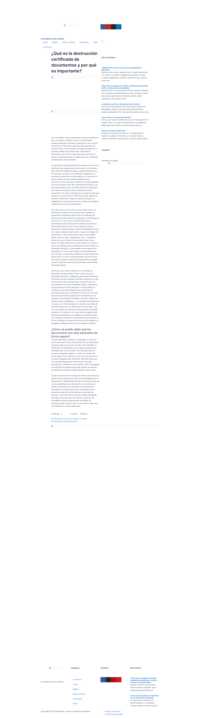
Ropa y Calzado (68, 42)
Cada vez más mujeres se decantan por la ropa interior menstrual (144, 697)
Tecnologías (84, 42)
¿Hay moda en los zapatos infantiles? (116, 117)
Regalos (55, 42)
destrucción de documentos (62, 221)
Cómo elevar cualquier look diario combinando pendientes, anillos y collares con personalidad (125, 87)
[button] (102, 41)
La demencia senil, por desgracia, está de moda (120, 104)
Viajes (95, 42)
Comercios (47, 47)
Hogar (45, 42)
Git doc (54, 320)
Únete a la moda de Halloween (114, 131)
